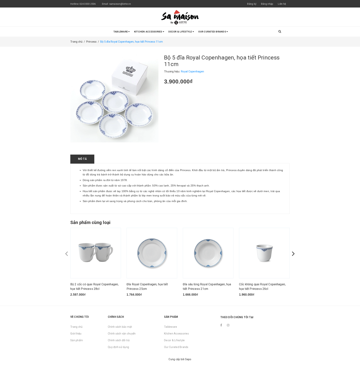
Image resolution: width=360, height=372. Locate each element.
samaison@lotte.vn (120, 3)
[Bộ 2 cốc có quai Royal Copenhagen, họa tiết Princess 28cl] (95, 253)
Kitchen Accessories (148, 31)
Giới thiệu (76, 333)
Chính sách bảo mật (120, 326)
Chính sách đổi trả (119, 340)
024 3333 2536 (88, 3)
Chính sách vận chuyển (122, 333)
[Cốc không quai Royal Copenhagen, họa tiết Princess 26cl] (264, 253)
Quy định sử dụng (118, 347)
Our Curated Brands (212, 31)
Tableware (120, 31)
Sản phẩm (76, 340)
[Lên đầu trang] (353, 360)
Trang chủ (76, 326)
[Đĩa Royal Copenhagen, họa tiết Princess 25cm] (152, 253)
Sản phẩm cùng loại (90, 222)
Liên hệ (282, 3)
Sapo (188, 359)
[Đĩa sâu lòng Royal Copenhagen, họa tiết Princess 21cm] (208, 253)
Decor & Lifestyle (180, 31)
